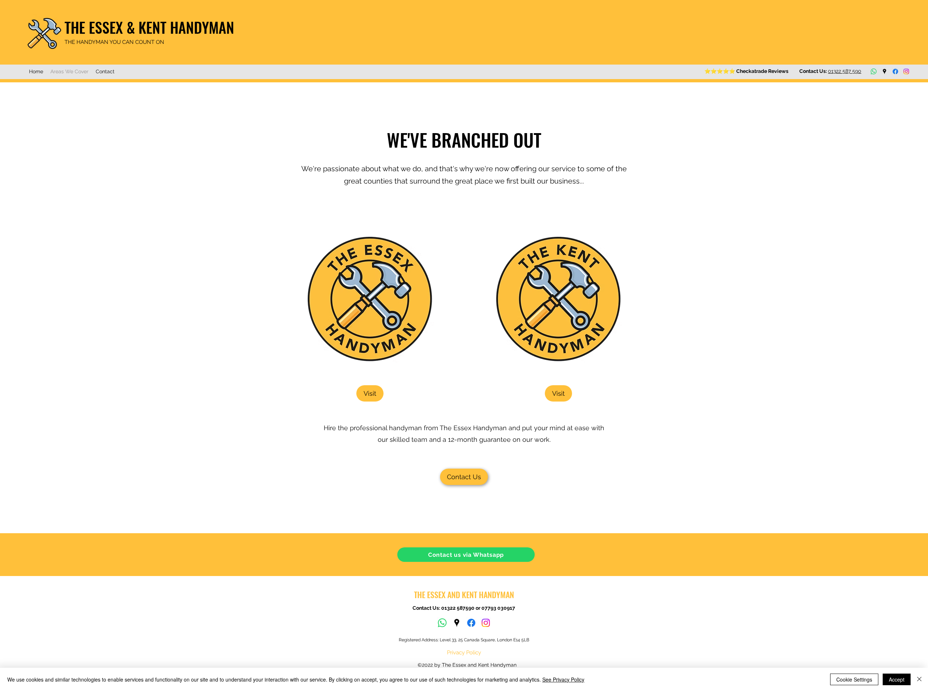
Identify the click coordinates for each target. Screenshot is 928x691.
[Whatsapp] (873, 71)
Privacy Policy (464, 652)
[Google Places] (884, 71)
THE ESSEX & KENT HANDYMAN (149, 27)
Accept (896, 679)
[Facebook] (895, 71)
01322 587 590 (844, 71)
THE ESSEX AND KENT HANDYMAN (464, 594)
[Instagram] (906, 71)
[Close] (919, 679)
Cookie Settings (854, 679)
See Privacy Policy (563, 679)
